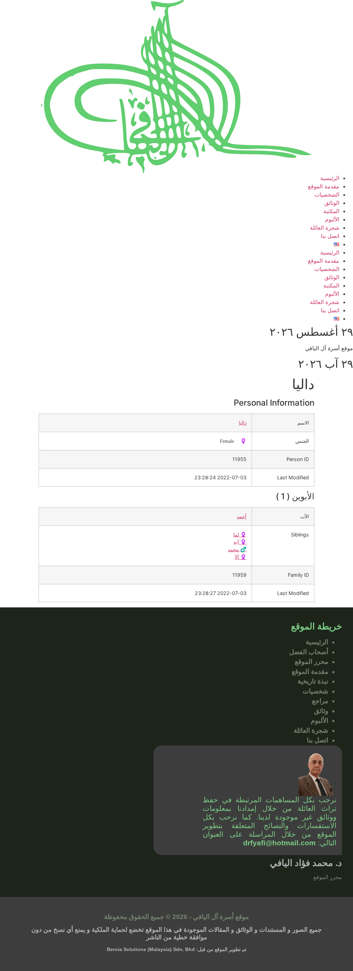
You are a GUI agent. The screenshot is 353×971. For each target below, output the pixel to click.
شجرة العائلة (324, 227)
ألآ (240, 557)
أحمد (241, 516)
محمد (237, 549)
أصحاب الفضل (308, 652)
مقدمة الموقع (323, 186)
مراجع (320, 700)
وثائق (321, 710)
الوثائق (331, 202)
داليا (242, 423)
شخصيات (315, 691)
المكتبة (331, 211)
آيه (239, 542)
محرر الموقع (311, 661)
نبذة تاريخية (312, 681)
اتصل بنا (330, 235)
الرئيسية (329, 178)
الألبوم (332, 219)
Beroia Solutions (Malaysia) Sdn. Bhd (151, 949)
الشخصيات (326, 194)
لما (239, 534)
